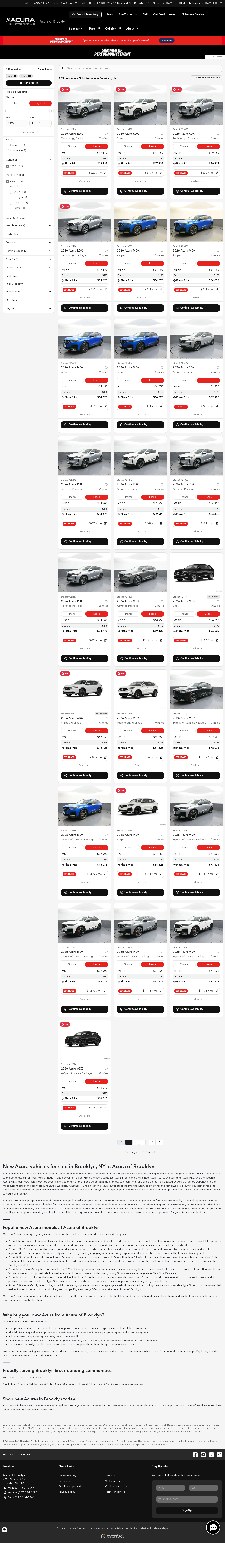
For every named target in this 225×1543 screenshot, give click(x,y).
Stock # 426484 (68, 830)
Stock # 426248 (124, 947)
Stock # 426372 (68, 947)
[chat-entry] (213, 1527)
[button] (128, 3)
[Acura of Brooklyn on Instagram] (210, 1454)
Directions (65, 1481)
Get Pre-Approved (165, 14)
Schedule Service (193, 14)
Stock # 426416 (68, 129)
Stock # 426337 (180, 830)
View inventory (67, 1476)
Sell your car (112, 1481)
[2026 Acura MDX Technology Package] (140, 689)
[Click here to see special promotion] (112, 40)
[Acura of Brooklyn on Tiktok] (218, 1454)
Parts (92, 28)
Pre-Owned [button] (126, 14)
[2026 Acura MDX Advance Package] (140, 572)
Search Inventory (87, 14)
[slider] (6, 111)
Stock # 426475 (124, 480)
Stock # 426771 (180, 597)
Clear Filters (45, 69)
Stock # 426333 (180, 129)
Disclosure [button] (28, 133)
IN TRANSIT (213, 597)
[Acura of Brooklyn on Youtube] (202, 1454)
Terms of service (115, 1492)
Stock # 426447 (180, 363)
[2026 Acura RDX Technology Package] (84, 105)
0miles (215, 606)
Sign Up (187, 1510)
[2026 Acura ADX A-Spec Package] (84, 689)
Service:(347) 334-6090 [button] (22, 1492)
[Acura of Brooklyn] (36, 21)
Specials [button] (74, 28)
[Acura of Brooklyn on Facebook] (194, 1454)
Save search (31, 83)
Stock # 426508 (180, 246)
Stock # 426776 (124, 830)
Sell (145, 14)
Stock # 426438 (124, 129)
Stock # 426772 (68, 714)
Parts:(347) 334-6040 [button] (21, 1497)
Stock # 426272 (180, 947)
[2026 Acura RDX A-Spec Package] (196, 339)
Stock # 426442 (68, 480)
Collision (110, 28)
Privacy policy (67, 1492)
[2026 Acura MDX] (196, 572)
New (110, 14)
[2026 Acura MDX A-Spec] (140, 222)
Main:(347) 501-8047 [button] (21, 1488)
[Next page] (159, 1142)
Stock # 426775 (124, 714)
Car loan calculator (116, 1486)
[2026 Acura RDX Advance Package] (84, 455)
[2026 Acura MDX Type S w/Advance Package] (196, 689)
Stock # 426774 (68, 1064)
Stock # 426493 (180, 714)
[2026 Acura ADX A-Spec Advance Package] (84, 1040)
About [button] (130, 28)
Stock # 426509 (124, 246)
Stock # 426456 (124, 363)
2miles (103, 138)
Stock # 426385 (180, 480)
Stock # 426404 (68, 246)
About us (110, 1476)
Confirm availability (80, 191)
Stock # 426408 (124, 597)
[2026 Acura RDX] (140, 105)
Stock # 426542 (68, 363)
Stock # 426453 (68, 597)
